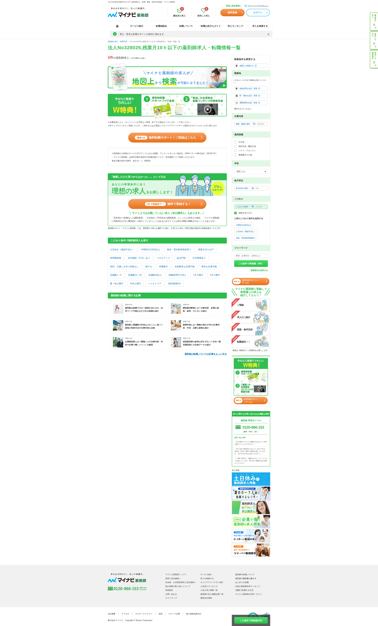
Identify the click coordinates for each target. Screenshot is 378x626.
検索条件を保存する (259, 270)
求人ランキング (235, 26)
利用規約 (169, 590)
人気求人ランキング (209, 586)
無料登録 (232, 12)
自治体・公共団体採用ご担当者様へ (180, 582)
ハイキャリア (154, 283)
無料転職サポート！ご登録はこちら (166, 137)
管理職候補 (115, 258)
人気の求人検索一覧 (209, 590)
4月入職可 (215, 275)
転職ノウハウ (186, 26)
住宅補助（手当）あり (139, 258)
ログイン (258, 12)
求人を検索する (260, 26)
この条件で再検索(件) (251, 620)
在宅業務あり (199, 258)
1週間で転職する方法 (244, 590)
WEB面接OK (174, 283)
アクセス (125, 614)
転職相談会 (161, 26)
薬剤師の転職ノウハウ (244, 574)
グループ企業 (174, 614)
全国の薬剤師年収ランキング (247, 586)
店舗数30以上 (155, 275)
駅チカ (149, 266)
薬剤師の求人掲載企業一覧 (211, 594)
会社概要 (111, 614)
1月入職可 (198, 275)
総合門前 (181, 258)
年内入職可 (135, 283)
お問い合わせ (171, 594)
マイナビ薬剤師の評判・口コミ (248, 594)
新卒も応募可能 (209, 266)
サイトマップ (171, 598)
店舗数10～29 (135, 275)
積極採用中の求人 (177, 275)
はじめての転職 (242, 582)
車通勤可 (163, 266)
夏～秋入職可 (116, 283)
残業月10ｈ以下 (206, 249)
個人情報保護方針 (193, 614)
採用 (160, 614)
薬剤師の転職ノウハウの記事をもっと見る (206, 354)
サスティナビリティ (144, 614)
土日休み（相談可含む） (122, 249)
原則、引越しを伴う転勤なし (124, 266)
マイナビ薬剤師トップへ (175, 574)
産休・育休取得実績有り (179, 249)
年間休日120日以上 (150, 249)
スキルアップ (163, 258)
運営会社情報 (206, 598)
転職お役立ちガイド (211, 26)
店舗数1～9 (115, 275)
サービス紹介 (136, 26)
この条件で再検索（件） (251, 263)
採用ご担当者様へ (233, 6)
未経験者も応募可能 (185, 266)
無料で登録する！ (168, 204)
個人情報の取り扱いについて (177, 586)
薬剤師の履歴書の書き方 (245, 578)
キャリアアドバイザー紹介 (211, 582)
